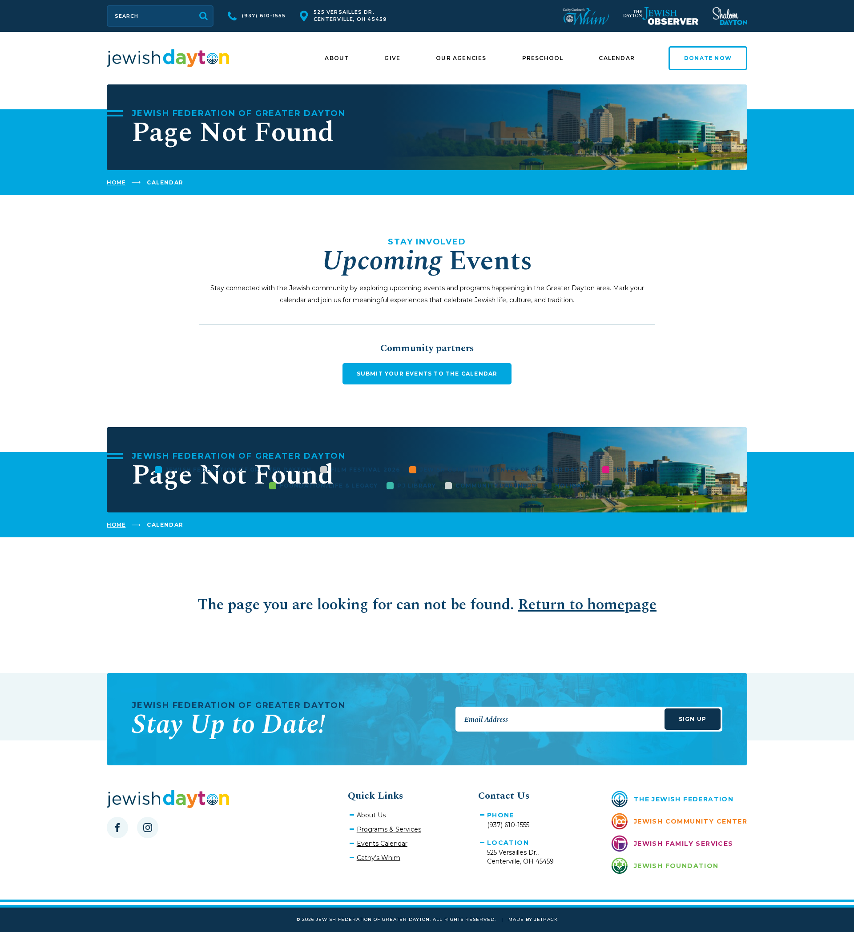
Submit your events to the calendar (427, 373)
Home (116, 182)
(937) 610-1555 (264, 15)
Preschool (543, 58)
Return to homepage (587, 604)
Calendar (617, 58)
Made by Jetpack (533, 919)
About (337, 58)
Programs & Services (389, 829)
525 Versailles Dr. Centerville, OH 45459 (350, 15)
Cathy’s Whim (378, 858)
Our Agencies (461, 58)
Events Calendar (382, 844)
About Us (371, 815)
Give (392, 58)
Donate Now (708, 58)
